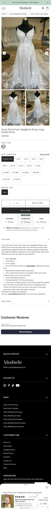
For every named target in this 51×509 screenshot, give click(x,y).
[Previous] (4, 2)
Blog (5, 468)
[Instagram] (4, 385)
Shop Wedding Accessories (13, 426)
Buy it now (25, 210)
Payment (6, 457)
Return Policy (8, 453)
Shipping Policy (9, 450)
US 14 (29, 166)
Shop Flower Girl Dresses (12, 419)
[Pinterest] (9, 385)
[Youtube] (17, 385)
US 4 (34, 159)
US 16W (6, 172)
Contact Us (7, 461)
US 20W (26, 172)
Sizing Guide (45, 154)
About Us (6, 442)
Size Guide (7, 446)
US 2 (26, 159)
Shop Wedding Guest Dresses (14, 423)
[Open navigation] (4, 8)
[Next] (48, 2)
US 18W (16, 172)
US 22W (36, 172)
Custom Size (8, 159)
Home (3, 14)
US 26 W (17, 179)
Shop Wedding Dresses (12, 416)
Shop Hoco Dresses (10, 408)
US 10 (13, 166)
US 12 (21, 166)
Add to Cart (37, 203)
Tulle (5, 192)
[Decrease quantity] (10, 203)
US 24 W (6, 179)
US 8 (4, 166)
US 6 (41, 159)
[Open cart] (47, 8)
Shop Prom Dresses (10, 405)
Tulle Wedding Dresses (18, 14)
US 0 (18, 159)
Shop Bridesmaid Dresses (13, 412)
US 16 (38, 166)
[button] (25, 331)
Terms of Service (9, 464)
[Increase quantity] (17, 203)
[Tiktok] (13, 385)
